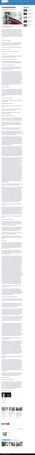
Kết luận (3, 446)
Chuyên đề (27, 1)
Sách (24, 1)
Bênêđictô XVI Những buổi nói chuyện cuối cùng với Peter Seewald (9, 7)
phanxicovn (3, 10)
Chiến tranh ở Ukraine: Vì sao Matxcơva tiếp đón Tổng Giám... (30, 21)
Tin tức (16, 1)
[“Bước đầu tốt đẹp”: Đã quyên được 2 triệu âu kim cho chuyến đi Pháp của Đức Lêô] (25, 14)
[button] (32, 1)
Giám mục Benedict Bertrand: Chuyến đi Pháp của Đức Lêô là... (30, 17)
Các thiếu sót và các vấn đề (12, 446)
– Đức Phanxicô (11, 1)
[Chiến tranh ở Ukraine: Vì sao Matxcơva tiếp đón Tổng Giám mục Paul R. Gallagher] (25, 21)
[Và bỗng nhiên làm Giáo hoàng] (5, 409)
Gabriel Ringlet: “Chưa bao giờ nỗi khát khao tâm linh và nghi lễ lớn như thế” (12, 413)
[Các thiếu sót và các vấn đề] (12, 444)
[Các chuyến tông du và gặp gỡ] (19, 444)
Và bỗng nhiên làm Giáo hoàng (4, 412)
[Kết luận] (5, 444)
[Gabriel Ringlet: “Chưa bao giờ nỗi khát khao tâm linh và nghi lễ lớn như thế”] (12, 409)
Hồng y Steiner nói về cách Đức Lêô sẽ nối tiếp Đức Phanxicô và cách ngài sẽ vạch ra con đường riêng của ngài (19, 414)
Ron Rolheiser (20, 1)
